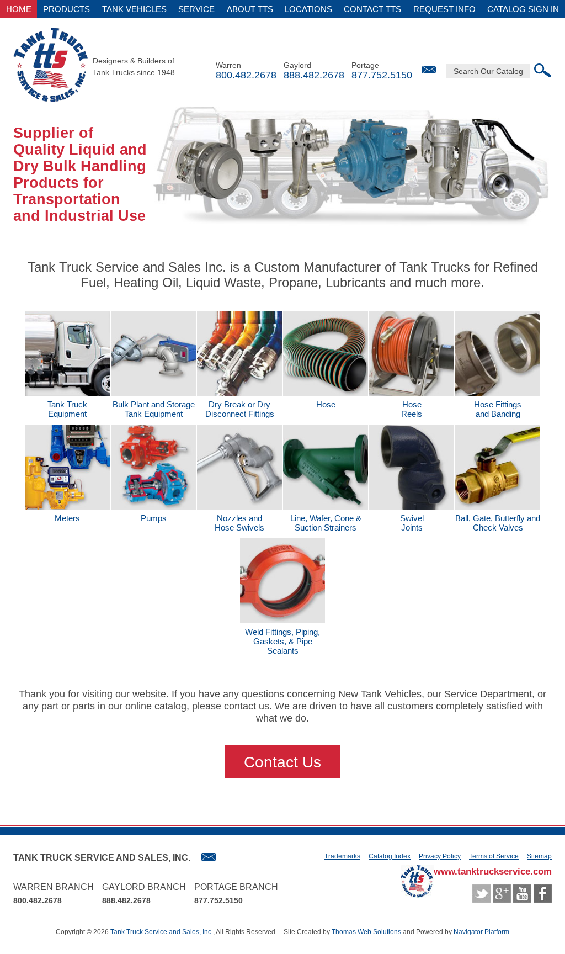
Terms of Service (494, 856)
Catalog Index (390, 856)
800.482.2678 (246, 75)
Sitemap (539, 856)
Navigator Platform (481, 932)
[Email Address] (429, 69)
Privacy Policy (440, 856)
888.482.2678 (314, 75)
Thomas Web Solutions (366, 932)
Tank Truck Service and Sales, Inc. (161, 932)
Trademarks (342, 856)
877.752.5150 (381, 75)
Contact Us (282, 762)
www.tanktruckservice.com (493, 871)
